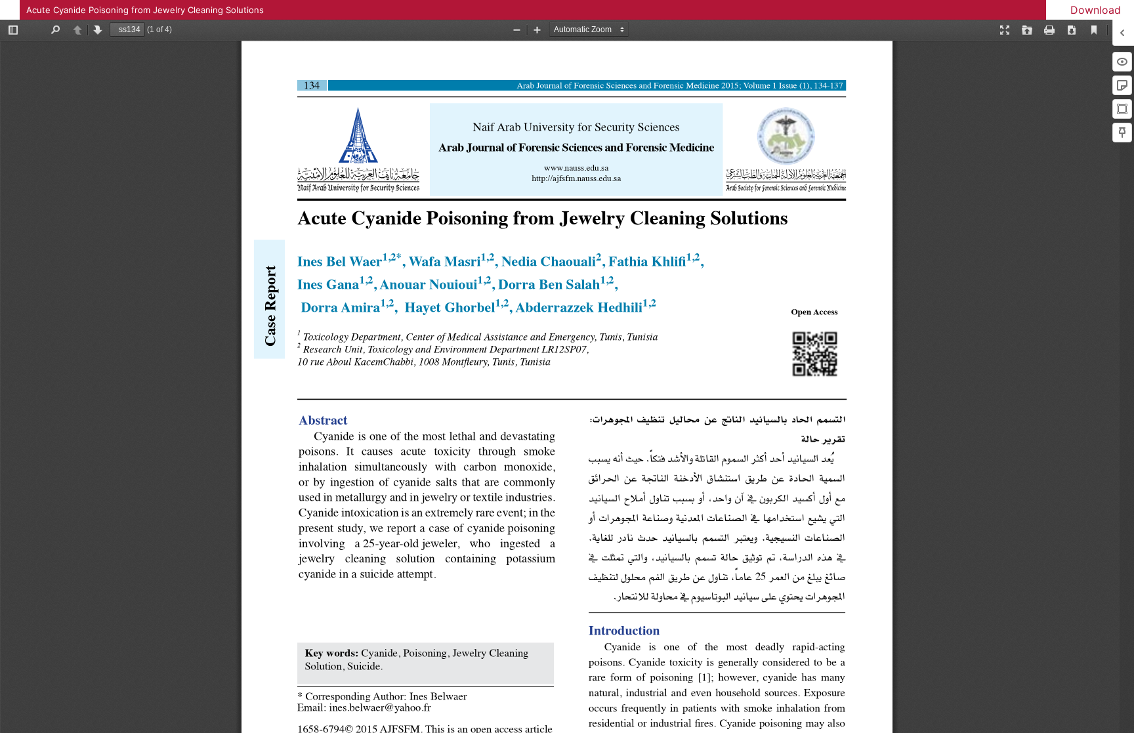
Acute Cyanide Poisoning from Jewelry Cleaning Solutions (145, 10)
